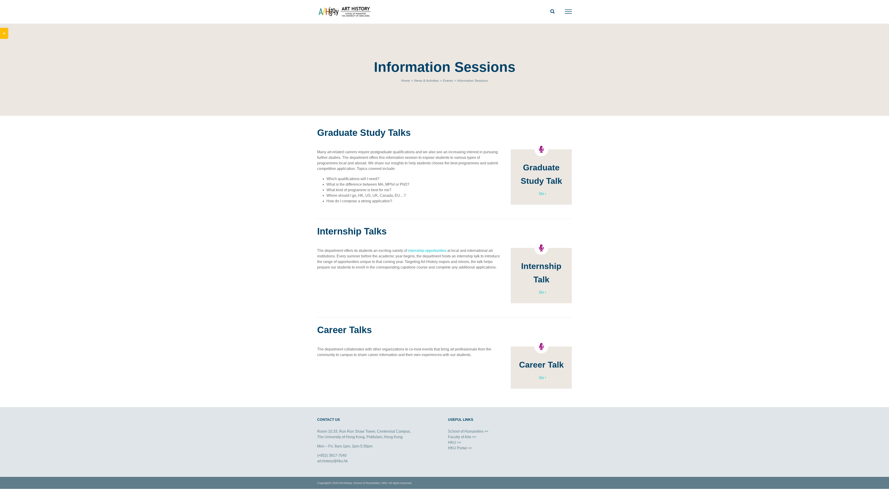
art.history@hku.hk (332, 461)
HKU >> (454, 442)
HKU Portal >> (460, 448)
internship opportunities (427, 251)
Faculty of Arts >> (462, 437)
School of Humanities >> (468, 431)
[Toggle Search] (552, 11)
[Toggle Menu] (568, 11)
